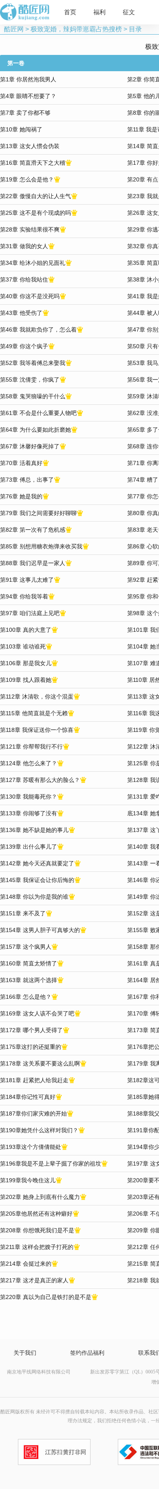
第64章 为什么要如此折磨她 (35, 429)
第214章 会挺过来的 (25, 1263)
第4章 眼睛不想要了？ (28, 96)
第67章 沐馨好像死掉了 (30, 446)
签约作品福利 (87, 1353)
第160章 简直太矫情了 (28, 963)
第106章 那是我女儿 (25, 663)
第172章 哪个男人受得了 (31, 1030)
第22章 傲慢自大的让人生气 (35, 196)
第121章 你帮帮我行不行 (31, 746)
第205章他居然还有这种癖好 (36, 1213)
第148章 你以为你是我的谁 (34, 896)
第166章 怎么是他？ (25, 996)
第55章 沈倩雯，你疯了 (30, 379)
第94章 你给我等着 (24, 596)
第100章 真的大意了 (25, 630)
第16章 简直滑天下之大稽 (32, 162)
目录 (135, 29)
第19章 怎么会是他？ (27, 179)
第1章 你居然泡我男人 (28, 79)
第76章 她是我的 (21, 496)
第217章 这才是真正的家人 (34, 1280)
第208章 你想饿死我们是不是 (37, 1230)
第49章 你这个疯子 (24, 346)
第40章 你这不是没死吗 (30, 296)
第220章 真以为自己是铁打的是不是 (45, 1297)
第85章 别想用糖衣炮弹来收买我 (41, 546)
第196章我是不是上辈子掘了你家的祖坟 (50, 1163)
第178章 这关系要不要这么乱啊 (40, 1063)
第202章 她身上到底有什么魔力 (40, 1197)
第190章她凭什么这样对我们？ (39, 1130)
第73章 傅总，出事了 (27, 479)
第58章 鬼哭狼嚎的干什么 (32, 396)
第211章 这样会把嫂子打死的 (36, 1247)
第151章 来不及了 (23, 913)
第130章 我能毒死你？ (28, 796)
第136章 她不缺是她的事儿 (34, 830)
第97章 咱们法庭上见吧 (30, 613)
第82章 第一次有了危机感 (32, 529)
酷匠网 (14, 29)
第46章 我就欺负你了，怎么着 (38, 329)
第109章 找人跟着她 (25, 680)
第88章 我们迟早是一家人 (32, 563)
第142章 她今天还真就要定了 (37, 863)
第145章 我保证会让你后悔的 (37, 880)
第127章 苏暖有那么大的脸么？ (40, 780)
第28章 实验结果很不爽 (30, 229)
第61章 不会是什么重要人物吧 (38, 413)
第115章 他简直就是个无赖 (34, 713)
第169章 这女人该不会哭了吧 (37, 1013)
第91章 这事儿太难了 (27, 579)
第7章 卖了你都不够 (25, 112)
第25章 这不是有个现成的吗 (35, 213)
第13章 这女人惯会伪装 (30, 146)
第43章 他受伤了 (21, 313)
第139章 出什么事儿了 (28, 846)
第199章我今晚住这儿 (27, 1180)
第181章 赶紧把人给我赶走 (34, 1080)
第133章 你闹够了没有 (28, 813)
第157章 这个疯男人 (25, 946)
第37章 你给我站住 (24, 279)
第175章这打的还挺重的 (30, 1047)
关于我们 (24, 1353)
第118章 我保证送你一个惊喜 (36, 730)
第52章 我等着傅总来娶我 (32, 363)
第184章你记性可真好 (27, 1097)
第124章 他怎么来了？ (28, 763)
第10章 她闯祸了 (21, 129)
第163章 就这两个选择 (28, 980)
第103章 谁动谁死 (23, 646)
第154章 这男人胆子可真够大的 (40, 930)
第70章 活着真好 (21, 463)
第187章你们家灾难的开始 (33, 1113)
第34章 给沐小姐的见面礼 (32, 263)
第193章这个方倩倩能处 (30, 1147)
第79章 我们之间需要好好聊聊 (38, 513)
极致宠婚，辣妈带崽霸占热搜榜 (76, 29)
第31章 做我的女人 (24, 246)
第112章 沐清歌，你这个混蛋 (36, 696)
